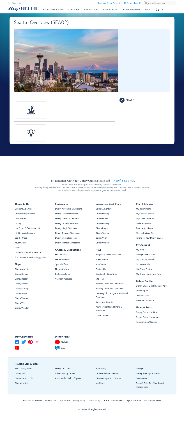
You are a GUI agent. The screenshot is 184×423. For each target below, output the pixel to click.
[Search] (146, 3)
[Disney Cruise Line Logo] (22, 8)
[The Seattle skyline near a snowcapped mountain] (66, 60)
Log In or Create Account (109, 3)
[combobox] (160, 3)
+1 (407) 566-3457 (122, 181)
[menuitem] (125, 3)
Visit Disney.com (14, 3)
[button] (160, 9)
